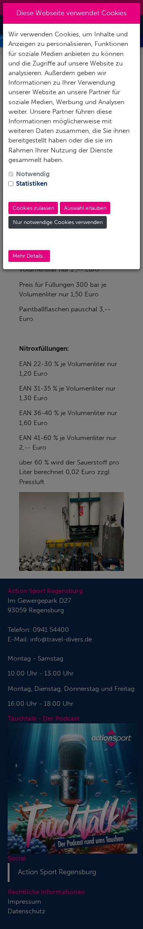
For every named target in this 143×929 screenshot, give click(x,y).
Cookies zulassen (33, 208)
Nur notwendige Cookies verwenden (58, 222)
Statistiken (31, 183)
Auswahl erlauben (85, 208)
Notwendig (33, 174)
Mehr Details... (29, 256)
